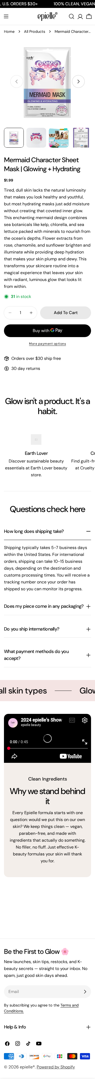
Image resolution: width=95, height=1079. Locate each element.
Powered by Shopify (56, 1067)
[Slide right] (78, 81)
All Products (34, 31)
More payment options (47, 344)
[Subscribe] (85, 991)
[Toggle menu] (6, 16)
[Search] (71, 16)
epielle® (27, 1067)
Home (9, 31)
